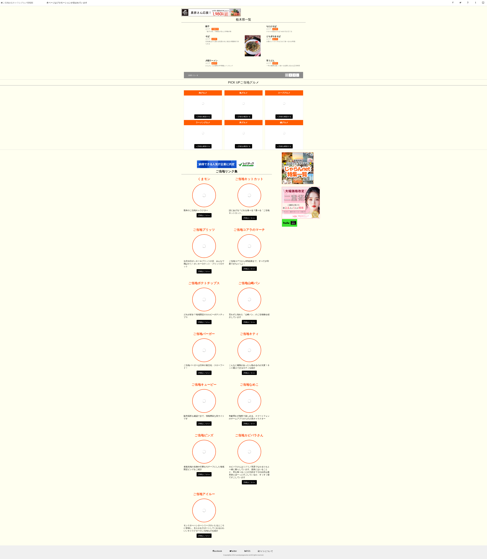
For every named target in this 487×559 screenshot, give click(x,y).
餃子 (207, 26)
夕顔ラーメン (211, 60)
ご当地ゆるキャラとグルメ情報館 (18, 3)
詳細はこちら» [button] (204, 215)
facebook (218, 551)
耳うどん (270, 60)
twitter (234, 551)
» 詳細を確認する (203, 117)
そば (207, 36)
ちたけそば (271, 26)
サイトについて (266, 551)
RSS (248, 551)
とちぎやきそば (273, 36)
